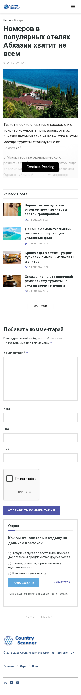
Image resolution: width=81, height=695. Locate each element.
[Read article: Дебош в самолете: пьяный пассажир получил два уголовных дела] (12, 233)
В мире (18, 20)
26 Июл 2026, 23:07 (37, 291)
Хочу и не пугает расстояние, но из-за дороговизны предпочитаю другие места (39, 555)
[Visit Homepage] (11, 7)
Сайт (7, 449)
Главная (8, 666)
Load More (40, 305)
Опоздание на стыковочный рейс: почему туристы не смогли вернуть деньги (49, 281)
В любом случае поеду (29, 573)
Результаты (62, 582)
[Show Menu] (73, 6)
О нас (35, 666)
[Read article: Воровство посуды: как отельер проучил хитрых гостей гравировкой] (12, 209)
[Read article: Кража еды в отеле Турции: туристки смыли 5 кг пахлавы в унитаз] (12, 257)
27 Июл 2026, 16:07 (37, 243)
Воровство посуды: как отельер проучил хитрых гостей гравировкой (46, 209)
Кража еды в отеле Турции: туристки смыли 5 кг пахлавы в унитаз (50, 257)
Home (7, 20)
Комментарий (15, 353)
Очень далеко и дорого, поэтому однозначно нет (34, 565)
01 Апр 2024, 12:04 (15, 62)
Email (7, 429)
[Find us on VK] (5, 682)
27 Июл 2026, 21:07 (37, 219)
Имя (6, 409)
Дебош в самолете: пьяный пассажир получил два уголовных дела (48, 233)
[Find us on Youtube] (17, 682)
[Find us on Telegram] (11, 682)
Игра (23, 666)
